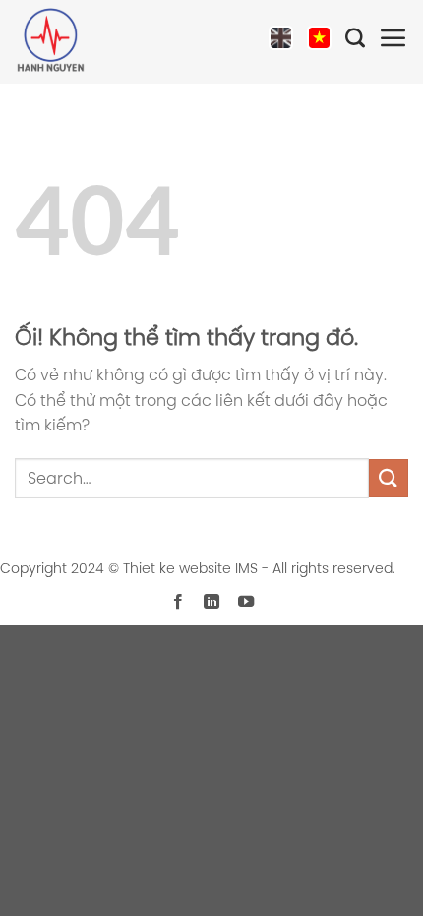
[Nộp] (388, 478)
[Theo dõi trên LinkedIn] (211, 602)
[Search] (355, 42)
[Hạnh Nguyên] (83, 42)
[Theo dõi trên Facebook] (177, 602)
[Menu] (393, 42)
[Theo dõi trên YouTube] (245, 602)
